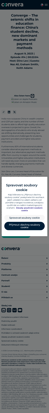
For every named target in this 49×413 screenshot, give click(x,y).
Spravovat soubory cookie (24, 217)
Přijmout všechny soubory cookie (24, 226)
